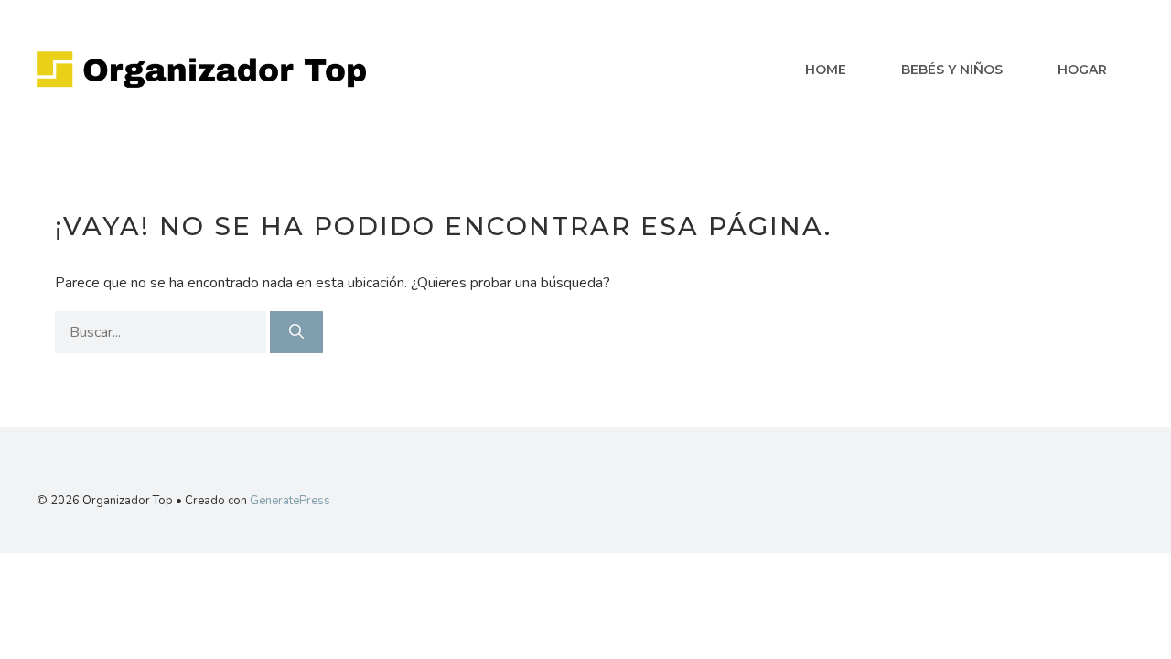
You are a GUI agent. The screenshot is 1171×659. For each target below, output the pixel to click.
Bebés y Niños (952, 69)
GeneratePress (290, 500)
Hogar (1082, 69)
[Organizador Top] (201, 69)
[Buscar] (296, 332)
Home (825, 69)
